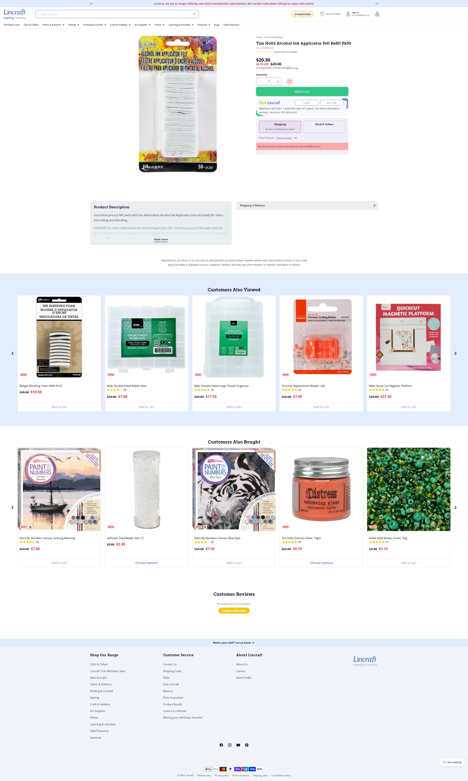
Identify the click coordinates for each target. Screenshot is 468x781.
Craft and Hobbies (273, 37)
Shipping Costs (172, 671)
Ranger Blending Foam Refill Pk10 (41, 386)
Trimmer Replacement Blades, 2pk (303, 386)
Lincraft (190, 775)
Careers (241, 671)
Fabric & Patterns (101, 684)
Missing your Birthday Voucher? (183, 717)
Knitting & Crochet (101, 691)
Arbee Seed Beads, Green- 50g (388, 538)
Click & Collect (99, 664)
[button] (377, 14)
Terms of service (240, 775)
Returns (168, 691)
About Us (242, 664)
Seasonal (95, 737)
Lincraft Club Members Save (107, 671)
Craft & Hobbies (100, 704)
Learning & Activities (103, 724)
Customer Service (178, 655)
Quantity (261, 74)
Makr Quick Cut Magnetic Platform (390, 386)
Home (259, 37)
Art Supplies (97, 711)
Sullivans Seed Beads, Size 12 (125, 538)
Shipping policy (260, 775)
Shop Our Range (104, 655)
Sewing (94, 697)
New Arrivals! (98, 677)
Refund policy (204, 775)
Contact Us (170, 664)
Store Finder (244, 677)
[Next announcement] (376, 3)
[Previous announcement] (91, 3)
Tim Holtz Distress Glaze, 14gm (301, 538)
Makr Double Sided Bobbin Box (126, 386)
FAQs (166, 677)
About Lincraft (249, 655)
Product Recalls (172, 704)
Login (306, 102)
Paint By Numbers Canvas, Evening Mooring (47, 538)
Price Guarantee (173, 697)
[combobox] (117, 14)
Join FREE (332, 102)
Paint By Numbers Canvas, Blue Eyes (217, 538)
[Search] (194, 14)
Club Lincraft (171, 684)
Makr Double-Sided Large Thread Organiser (221, 386)
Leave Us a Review (174, 711)
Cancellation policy (281, 775)
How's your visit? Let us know (232, 642)
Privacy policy (222, 775)
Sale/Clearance (99, 731)
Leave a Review (234, 611)
